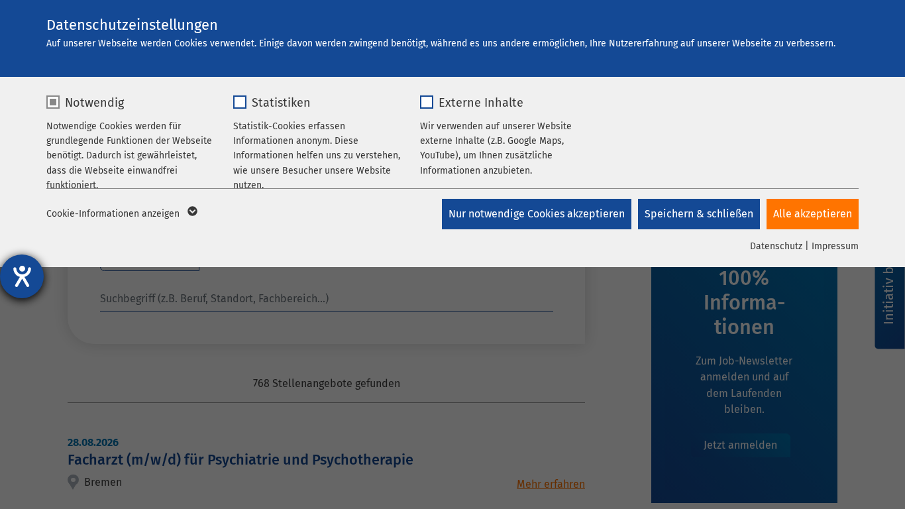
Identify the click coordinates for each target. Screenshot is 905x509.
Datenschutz (776, 246)
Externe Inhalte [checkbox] (481, 102)
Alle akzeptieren (812, 213)
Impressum (835, 246)
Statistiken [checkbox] (281, 102)
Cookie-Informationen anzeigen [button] (114, 213)
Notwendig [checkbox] (94, 102)
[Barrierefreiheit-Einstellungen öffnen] (22, 276)
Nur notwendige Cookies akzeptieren (537, 213)
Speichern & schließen (699, 213)
